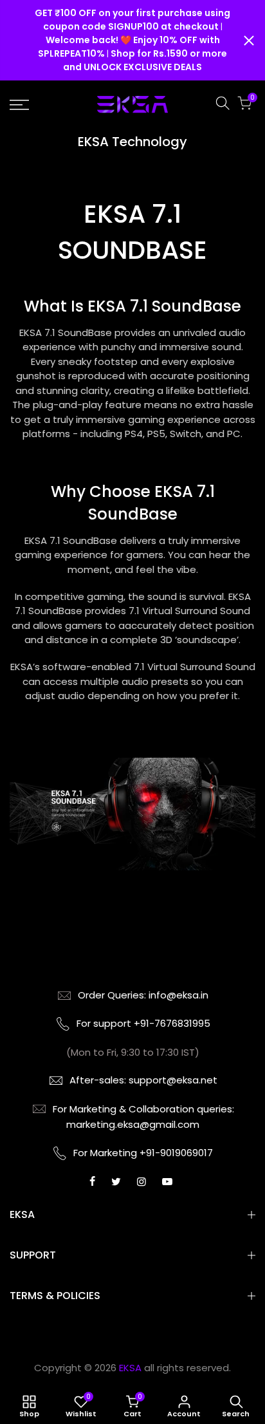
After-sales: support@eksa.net (143, 1080)
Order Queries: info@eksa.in (143, 995)
